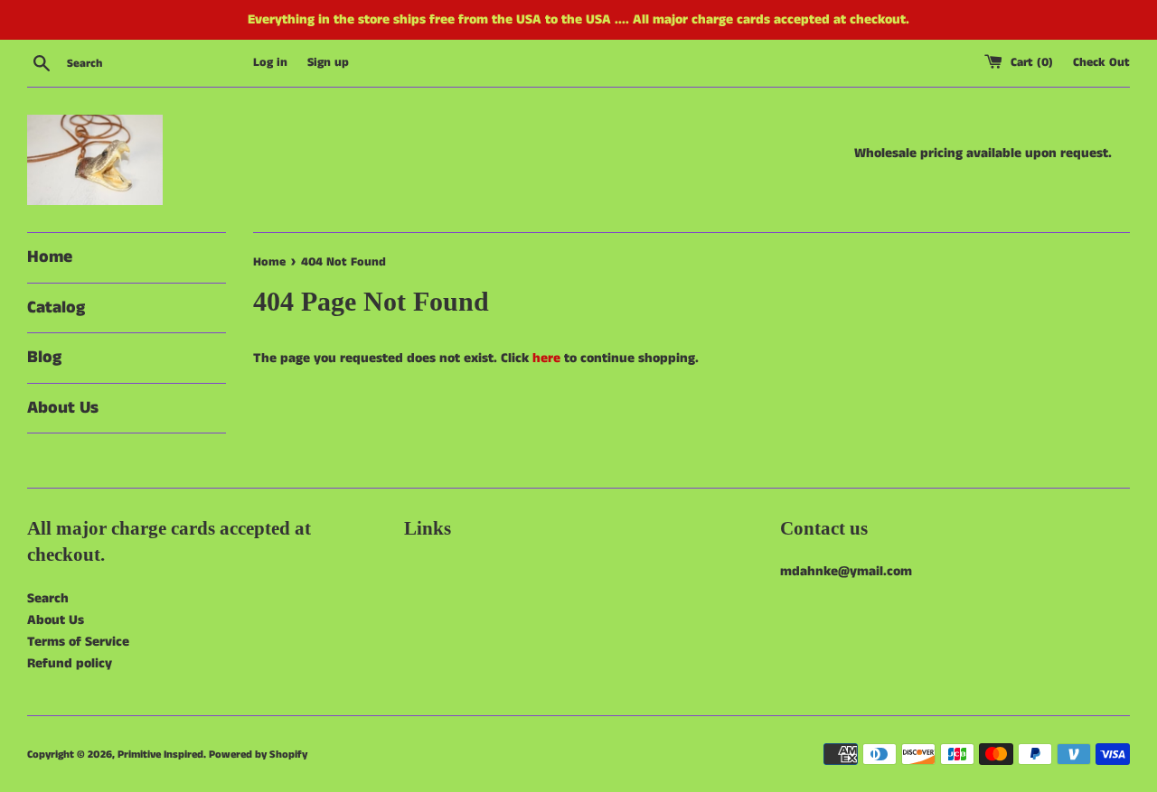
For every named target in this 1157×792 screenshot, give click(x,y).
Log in (270, 62)
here (546, 358)
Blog (44, 357)
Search (48, 598)
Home (49, 257)
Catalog (56, 307)
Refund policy (69, 663)
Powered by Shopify (258, 754)
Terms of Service (78, 641)
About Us (63, 408)
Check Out (1101, 62)
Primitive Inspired (160, 754)
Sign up (328, 62)
